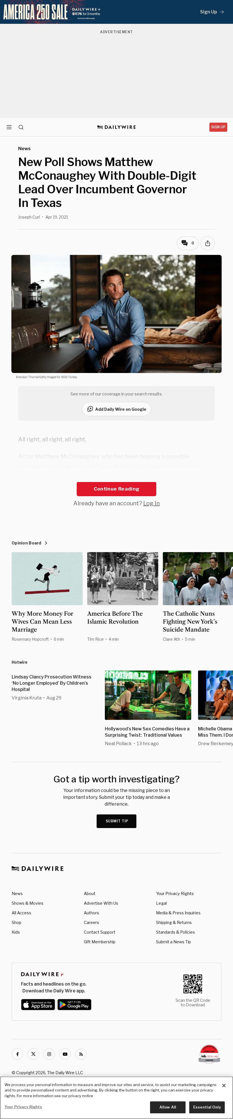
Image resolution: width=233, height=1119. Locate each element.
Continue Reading (116, 489)
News (17, 893)
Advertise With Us (101, 903)
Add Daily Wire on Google (120, 409)
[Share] (208, 243)
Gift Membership (99, 941)
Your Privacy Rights (175, 893)
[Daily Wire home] (116, 127)
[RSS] (81, 1054)
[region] (116, 1097)
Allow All (167, 1107)
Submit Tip (117, 821)
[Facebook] (17, 1054)
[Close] (224, 1085)
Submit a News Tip (173, 941)
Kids (16, 932)
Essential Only (207, 1107)
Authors (91, 912)
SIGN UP (218, 127)
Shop (16, 922)
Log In (151, 503)
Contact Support (99, 932)
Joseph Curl (29, 217)
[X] (33, 1054)
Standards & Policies (175, 932)
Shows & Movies (27, 903)
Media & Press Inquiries (178, 912)
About (89, 893)
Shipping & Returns (174, 922)
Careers (91, 922)
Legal (161, 903)
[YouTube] (65, 1054)
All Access (21, 912)
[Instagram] (49, 1054)
